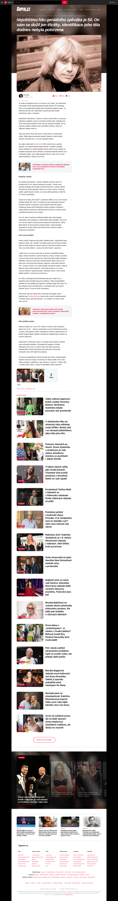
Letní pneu (63, 877)
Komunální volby (22, 866)
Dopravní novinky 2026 (92, 859)
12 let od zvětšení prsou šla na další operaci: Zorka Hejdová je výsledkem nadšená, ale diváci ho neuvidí (57, 722)
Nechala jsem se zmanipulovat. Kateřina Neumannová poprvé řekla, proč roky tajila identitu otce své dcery (57, 699)
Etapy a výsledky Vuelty (37, 857)
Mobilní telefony (37, 877)
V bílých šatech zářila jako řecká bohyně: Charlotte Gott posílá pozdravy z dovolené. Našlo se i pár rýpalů (56, 473)
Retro (75, 9)
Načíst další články (44, 740)
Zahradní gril (82, 874)
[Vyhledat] (64, 2)
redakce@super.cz (69, 894)
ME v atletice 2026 (50, 861)
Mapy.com (43, 872)
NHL (47, 866)
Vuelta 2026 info (36, 855)
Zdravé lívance (63, 859)
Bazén (37, 874)
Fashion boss (90, 9)
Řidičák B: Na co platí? (92, 861)
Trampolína (51, 874)
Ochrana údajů (67, 883)
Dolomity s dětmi (77, 866)
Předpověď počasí (51, 872)
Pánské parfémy (91, 877)
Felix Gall (34, 863)
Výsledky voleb (21, 859)
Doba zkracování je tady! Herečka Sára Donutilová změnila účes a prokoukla (58, 561)
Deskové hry (70, 877)
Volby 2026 (20, 855)
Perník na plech (63, 866)
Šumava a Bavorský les (78, 859)
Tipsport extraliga (50, 859)
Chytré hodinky (82, 877)
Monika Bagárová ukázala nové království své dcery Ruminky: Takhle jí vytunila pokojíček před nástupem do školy (57, 678)
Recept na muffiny (64, 857)
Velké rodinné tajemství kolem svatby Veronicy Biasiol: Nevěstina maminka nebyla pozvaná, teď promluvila (58, 405)
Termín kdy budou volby (23, 861)
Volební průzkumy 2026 (23, 857)
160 (69, 96)
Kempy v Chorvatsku (78, 855)
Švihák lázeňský (33, 296)
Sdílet (63, 96)
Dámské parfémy (56, 877)
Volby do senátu (22, 863)
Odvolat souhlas (76, 883)
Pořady (59, 9)
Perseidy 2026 (59, 872)
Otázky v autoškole (91, 863)
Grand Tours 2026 (36, 866)
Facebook (27, 883)
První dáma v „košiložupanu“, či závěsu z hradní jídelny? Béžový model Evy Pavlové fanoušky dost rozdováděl (58, 632)
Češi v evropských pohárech (78, 872)
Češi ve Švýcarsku (77, 861)
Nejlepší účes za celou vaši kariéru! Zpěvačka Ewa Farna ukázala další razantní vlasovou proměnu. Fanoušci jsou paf (58, 587)
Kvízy (81, 9)
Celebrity (42, 9)
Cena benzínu (67, 872)
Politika (52, 9)
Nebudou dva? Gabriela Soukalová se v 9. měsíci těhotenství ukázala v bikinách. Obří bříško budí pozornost (58, 540)
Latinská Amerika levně (78, 863)
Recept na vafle (63, 863)
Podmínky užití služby (58, 883)
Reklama (33, 883)
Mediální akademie (46, 883)
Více (98, 9)
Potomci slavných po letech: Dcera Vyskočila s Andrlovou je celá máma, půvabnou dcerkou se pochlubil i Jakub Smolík (57, 451)
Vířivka (87, 874)
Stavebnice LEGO (46, 877)
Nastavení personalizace (87, 883)
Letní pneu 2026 (91, 855)
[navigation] (2, 2)
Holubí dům (38, 144)
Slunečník (57, 874)
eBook (56, 96)
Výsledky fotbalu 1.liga (51, 857)
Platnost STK (90, 866)
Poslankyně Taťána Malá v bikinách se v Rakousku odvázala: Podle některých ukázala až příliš (58, 495)
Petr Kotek (26, 95)
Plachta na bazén (44, 874)
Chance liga (48, 855)
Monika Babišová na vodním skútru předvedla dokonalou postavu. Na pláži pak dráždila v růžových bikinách (58, 608)
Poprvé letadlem (77, 857)
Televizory (76, 877)
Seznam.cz (112, 2)
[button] (59, 63)
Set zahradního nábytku (72, 874)
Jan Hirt (34, 859)
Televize (67, 9)
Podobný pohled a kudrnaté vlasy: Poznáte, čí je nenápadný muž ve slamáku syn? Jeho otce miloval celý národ (58, 519)
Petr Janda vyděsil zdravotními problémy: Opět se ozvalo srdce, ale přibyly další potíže (58, 652)
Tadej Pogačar (35, 861)
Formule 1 (48, 863)
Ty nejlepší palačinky (64, 855)
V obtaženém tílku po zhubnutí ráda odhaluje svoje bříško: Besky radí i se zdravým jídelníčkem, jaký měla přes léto (58, 427)
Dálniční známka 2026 (92, 857)
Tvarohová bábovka (64, 861)
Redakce (39, 883)
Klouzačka (63, 874)
